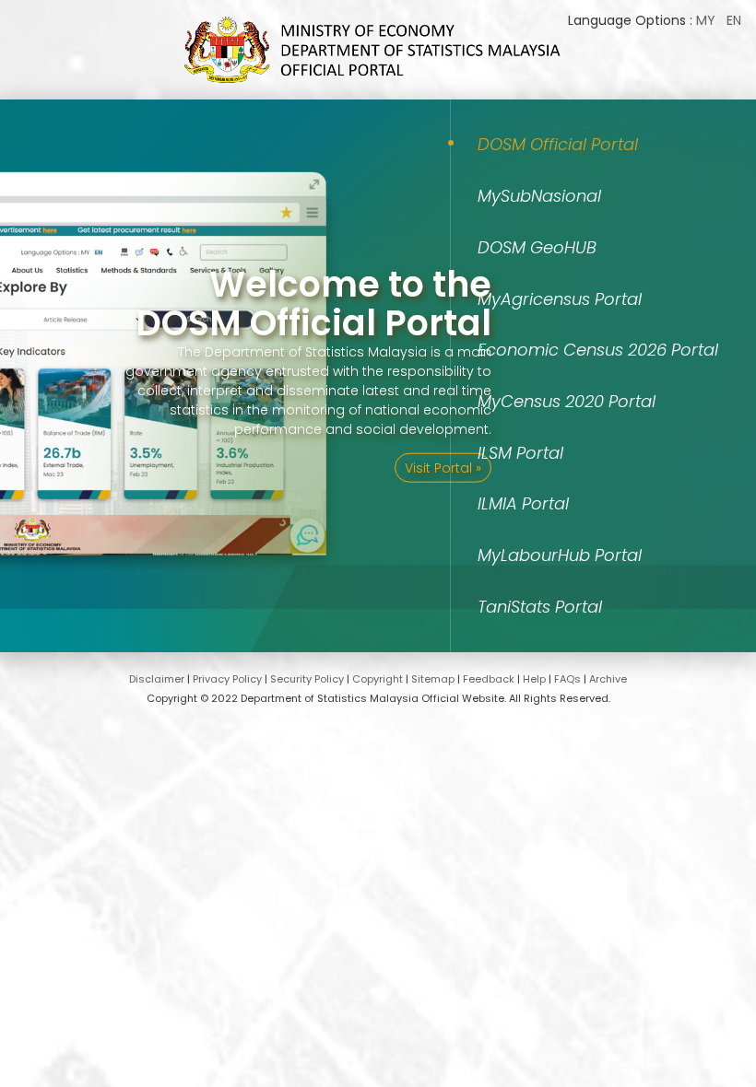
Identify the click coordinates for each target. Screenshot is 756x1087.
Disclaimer (156, 679)
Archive (608, 679)
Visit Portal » (443, 467)
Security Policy (307, 679)
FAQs (567, 679)
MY (705, 20)
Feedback (488, 679)
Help (534, 679)
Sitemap (433, 679)
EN (733, 20)
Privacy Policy (227, 679)
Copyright (377, 679)
